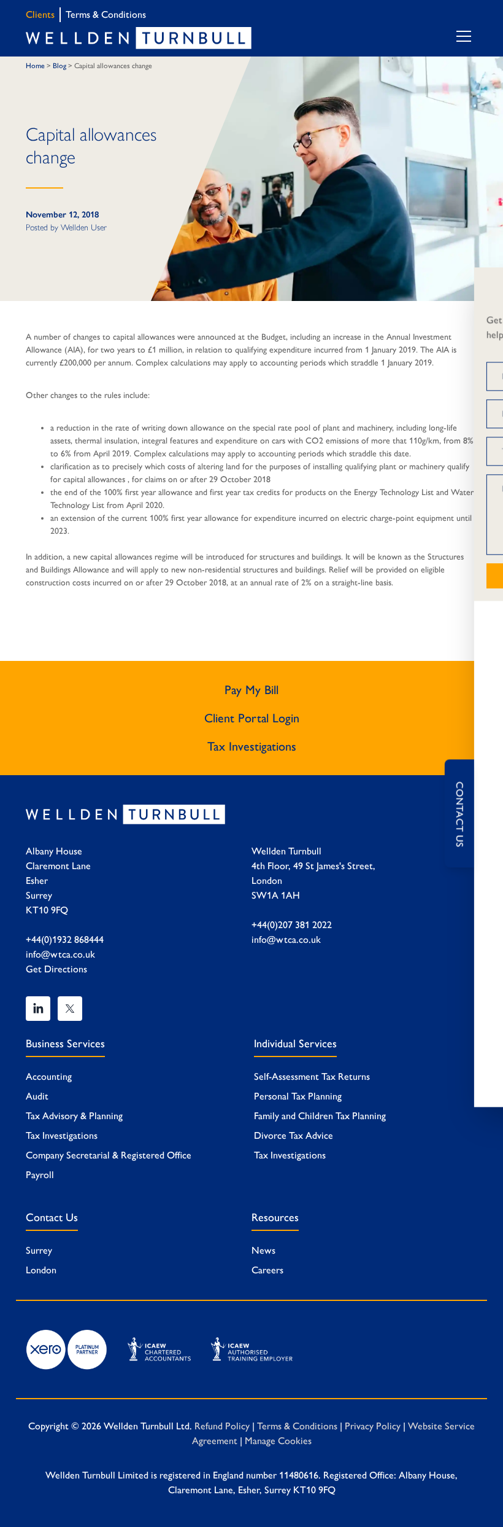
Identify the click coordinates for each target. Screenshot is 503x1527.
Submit (333, 576)
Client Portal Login (251, 718)
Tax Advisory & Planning (74, 1116)
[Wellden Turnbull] (139, 38)
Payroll (40, 1175)
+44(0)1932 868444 (65, 939)
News (263, 1250)
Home (35, 65)
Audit (37, 1096)
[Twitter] (70, 1008)
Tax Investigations (251, 746)
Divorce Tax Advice (293, 1135)
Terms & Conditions (106, 14)
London (41, 1270)
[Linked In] (38, 1008)
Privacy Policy (373, 1426)
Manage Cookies (278, 1441)
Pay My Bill (251, 689)
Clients (40, 14)
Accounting (49, 1076)
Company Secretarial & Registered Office (108, 1155)
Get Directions (56, 969)
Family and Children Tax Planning (320, 1116)
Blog (59, 65)
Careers (267, 1270)
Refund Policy (222, 1426)
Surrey (39, 1250)
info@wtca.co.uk (60, 954)
